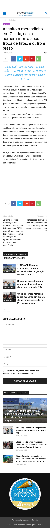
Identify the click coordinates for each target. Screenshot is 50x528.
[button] (46, 13)
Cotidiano (13, 20)
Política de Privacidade (20, 520)
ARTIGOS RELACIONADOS (15, 254)
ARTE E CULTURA (9, 272)
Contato (35, 520)
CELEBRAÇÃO (7, 300)
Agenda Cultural (9, 287)
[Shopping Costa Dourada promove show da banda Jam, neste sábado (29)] (9, 284)
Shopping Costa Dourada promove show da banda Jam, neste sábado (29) (30, 284)
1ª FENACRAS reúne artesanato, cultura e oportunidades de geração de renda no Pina (24, 414)
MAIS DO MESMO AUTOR (15, 258)
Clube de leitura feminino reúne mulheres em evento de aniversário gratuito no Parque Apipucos (31, 444)
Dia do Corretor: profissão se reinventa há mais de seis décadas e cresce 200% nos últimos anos (31, 459)
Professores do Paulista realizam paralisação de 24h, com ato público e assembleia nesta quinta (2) (36, 225)
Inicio (5, 20)
